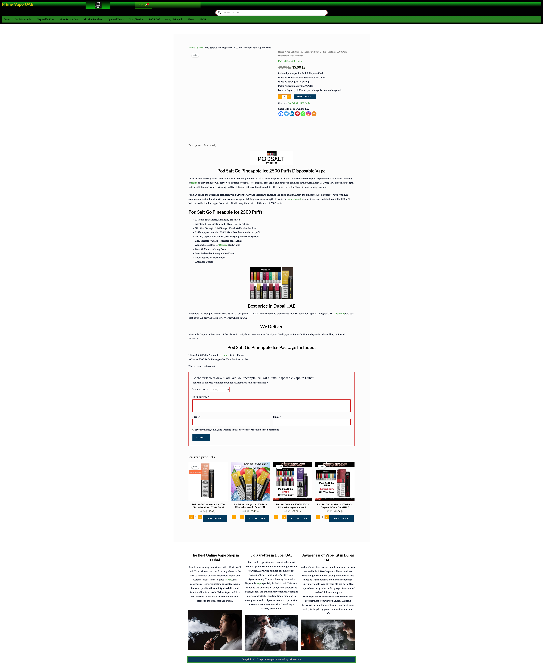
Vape (226, 355)
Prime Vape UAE (17, 4)
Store (7, 19)
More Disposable (69, 19)
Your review (200, 396)
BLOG (203, 19)
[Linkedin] (291, 113)
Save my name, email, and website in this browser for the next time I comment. (237, 429)
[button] (23, 19)
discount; (340, 313)
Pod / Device (136, 19)
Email (277, 416)
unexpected (294, 199)
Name (196, 416)
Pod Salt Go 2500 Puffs (297, 51)
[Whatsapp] (302, 113)
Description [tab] (194, 145)
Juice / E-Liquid (173, 19)
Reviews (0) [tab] (210, 145)
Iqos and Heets (116, 19)
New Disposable (22, 19)
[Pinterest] (297, 113)
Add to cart (305, 96)
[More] (314, 113)
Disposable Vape (45, 19)
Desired (223, 244)
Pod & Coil (154, 19)
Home (191, 47)
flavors (228, 579)
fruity (194, 182)
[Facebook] (280, 113)
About (191, 19)
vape (259, 583)
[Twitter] (286, 113)
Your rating (200, 389)
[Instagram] (308, 113)
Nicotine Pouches (92, 19)
